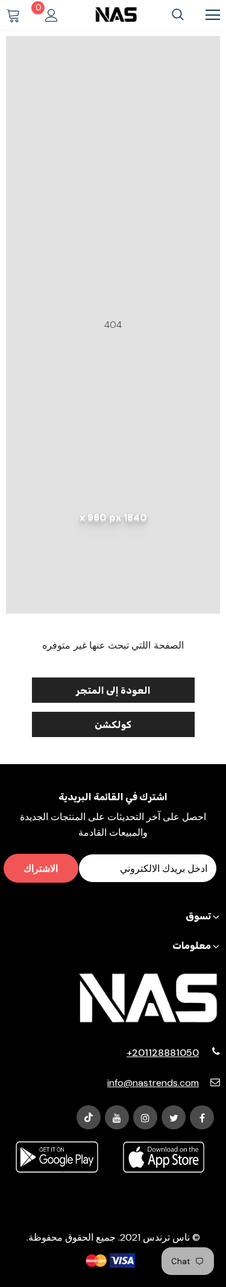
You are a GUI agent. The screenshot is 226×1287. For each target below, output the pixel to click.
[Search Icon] (178, 15)
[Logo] (116, 14)
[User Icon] (51, 15)
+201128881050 (163, 1052)
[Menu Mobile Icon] (213, 15)
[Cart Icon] (13, 15)
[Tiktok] (89, 1117)
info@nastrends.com (153, 1082)
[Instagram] (145, 1117)
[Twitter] (174, 1117)
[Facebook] (202, 1117)
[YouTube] (117, 1117)
